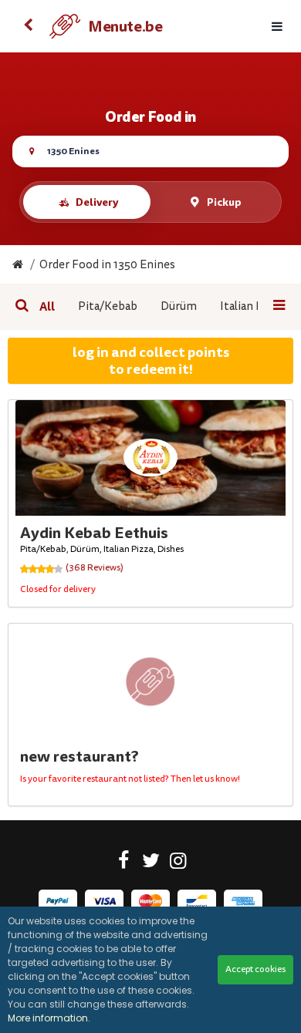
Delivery (97, 202)
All (47, 306)
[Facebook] (123, 863)
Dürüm (179, 306)
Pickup (224, 202)
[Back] (27, 26)
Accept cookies (255, 969)
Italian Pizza (252, 306)
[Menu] (277, 26)
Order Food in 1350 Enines (107, 265)
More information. (49, 1018)
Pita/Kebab (107, 306)
